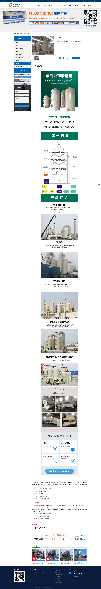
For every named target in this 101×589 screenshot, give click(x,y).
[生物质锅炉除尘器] (38, 555)
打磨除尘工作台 (49, 29)
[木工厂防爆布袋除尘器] (80, 555)
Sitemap (44, 580)
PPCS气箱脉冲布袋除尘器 (52, 562)
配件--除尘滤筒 (56, 29)
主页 (21, 33)
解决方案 (64, 5)
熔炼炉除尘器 (37, 29)
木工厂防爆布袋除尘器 (79, 562)
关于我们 (84, 5)
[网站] (14, 5)
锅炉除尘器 (32, 29)
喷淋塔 (28, 33)
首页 (39, 5)
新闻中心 (71, 5)
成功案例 (51, 5)
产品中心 (44, 5)
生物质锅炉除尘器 (37, 562)
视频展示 (77, 5)
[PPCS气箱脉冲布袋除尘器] (52, 555)
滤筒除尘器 (26, 29)
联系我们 (90, 5)
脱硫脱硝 (18, 60)
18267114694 (8, 1)
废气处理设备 (43, 29)
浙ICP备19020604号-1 (63, 587)
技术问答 (35, 576)
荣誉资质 (44, 578)
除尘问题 (58, 5)
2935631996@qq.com (17, 1)
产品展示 (35, 574)
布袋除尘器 (21, 29)
